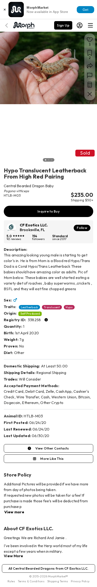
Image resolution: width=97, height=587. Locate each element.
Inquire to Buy (48, 211)
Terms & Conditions (31, 581)
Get (85, 9)
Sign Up (63, 25)
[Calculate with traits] (90, 85)
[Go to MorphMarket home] (23, 25)
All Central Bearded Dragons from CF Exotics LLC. (48, 568)
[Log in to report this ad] (90, 75)
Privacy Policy (80, 581)
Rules (11, 581)
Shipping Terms (57, 581)
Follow (82, 228)
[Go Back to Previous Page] (7, 25)
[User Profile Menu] (79, 25)
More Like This (52, 459)
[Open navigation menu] (90, 25)
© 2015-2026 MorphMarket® (48, 576)
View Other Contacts (52, 448)
